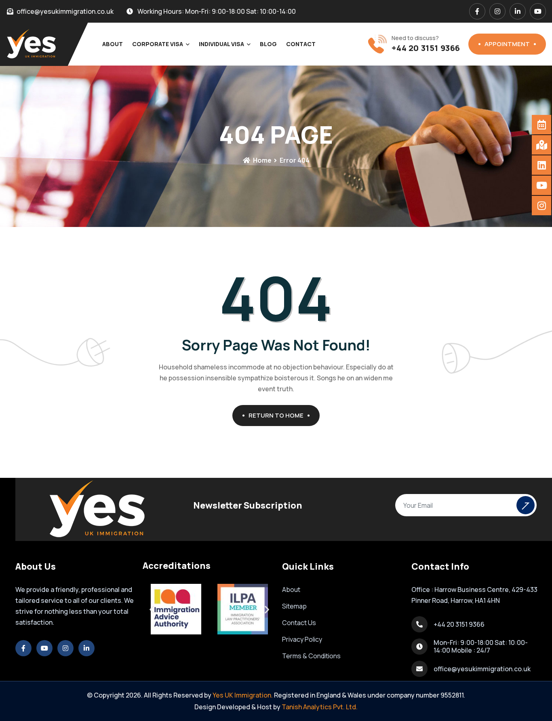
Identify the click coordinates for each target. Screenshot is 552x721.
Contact (301, 44)
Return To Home (276, 415)
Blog (268, 44)
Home (262, 160)
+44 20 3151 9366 (426, 48)
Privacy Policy (302, 639)
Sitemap (294, 606)
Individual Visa (221, 44)
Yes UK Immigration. (243, 695)
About (112, 44)
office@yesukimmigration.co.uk (482, 668)
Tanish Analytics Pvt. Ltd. (320, 706)
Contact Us (299, 622)
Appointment (507, 44)
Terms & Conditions (311, 655)
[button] (152, 609)
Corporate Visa (157, 44)
